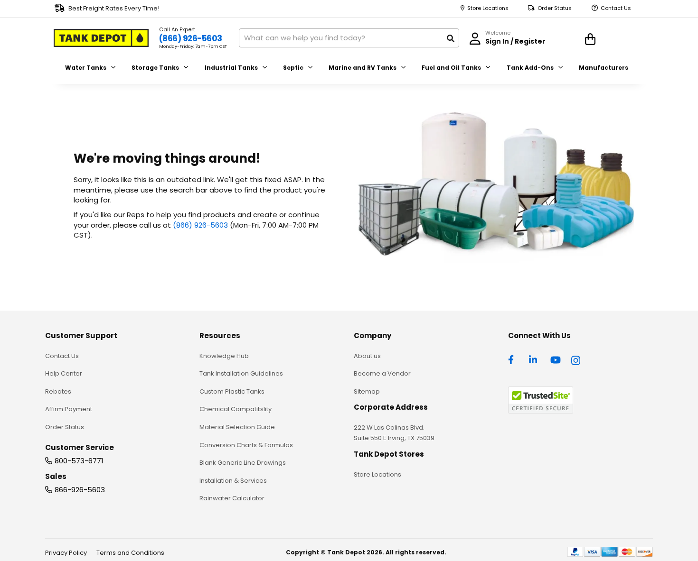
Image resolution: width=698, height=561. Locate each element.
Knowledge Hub (224, 355)
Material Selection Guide (237, 427)
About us (367, 355)
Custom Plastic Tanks (231, 391)
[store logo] (101, 38)
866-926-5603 (80, 490)
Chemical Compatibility (235, 409)
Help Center (63, 373)
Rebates (58, 391)
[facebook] (513, 359)
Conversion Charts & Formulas (246, 445)
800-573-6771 (79, 461)
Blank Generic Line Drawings (242, 462)
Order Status (555, 8)
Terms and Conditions (130, 552)
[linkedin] (534, 359)
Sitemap (367, 391)
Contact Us (616, 8)
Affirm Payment (68, 409)
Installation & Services (233, 480)
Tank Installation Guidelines (241, 373)
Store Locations (488, 8)
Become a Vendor (382, 373)
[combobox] (349, 37)
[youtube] (555, 359)
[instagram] (576, 359)
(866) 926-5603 (190, 38)
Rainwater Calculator (231, 498)
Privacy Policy (66, 552)
